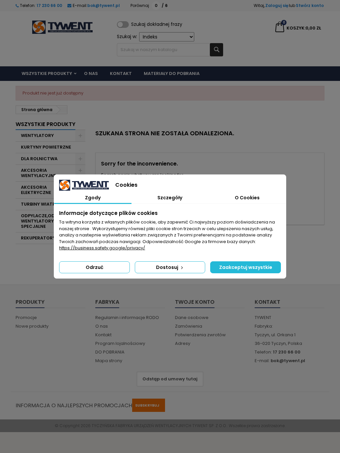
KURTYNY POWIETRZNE (46, 147)
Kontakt (121, 73)
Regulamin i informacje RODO (127, 317)
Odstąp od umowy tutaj (170, 379)
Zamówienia (188, 326)
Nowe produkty (32, 326)
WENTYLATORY (37, 135)
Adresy (182, 343)
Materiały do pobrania (172, 73)
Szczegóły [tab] (169, 197)
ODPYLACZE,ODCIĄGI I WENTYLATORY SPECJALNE (45, 221)
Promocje (26, 317)
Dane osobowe (192, 317)
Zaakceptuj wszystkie (245, 267)
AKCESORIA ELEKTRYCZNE (36, 190)
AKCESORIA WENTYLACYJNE (38, 173)
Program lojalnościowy (120, 343)
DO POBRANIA (110, 352)
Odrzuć (94, 267)
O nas (91, 73)
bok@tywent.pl (103, 5)
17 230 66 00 (49, 5)
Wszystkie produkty (47, 73)
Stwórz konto (310, 5)
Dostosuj (167, 267)
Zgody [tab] (93, 197)
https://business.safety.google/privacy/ (102, 248)
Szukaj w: (127, 36)
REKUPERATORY (38, 238)
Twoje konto (194, 302)
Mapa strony (108, 360)
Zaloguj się (276, 5)
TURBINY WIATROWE (43, 204)
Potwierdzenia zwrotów (200, 335)
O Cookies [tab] (247, 197)
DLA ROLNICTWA (39, 159)
